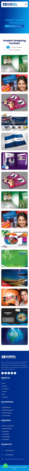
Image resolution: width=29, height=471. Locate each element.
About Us (4, 386)
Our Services (5, 389)
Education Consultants (8, 426)
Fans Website (5, 439)
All (8, 47)
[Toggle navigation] (26, 4)
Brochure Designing (14, 50)
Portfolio (4, 391)
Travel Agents (5, 434)
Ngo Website (5, 431)
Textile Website (6, 436)
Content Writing (6, 415)
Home (8, 26)
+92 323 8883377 (9, 455)
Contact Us (5, 397)
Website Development (7, 410)
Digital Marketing (6, 407)
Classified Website (7, 428)
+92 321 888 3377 (9, 450)
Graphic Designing (6, 413)
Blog (3, 394)
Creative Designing (16, 47)
